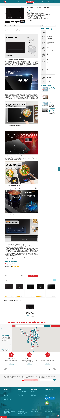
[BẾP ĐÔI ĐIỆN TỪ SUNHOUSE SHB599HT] (30, 307)
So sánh (30, 20)
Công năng (15, 25)
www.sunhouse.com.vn (48, 411)
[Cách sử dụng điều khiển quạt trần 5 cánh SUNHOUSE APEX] (44, 110)
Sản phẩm (13, 1)
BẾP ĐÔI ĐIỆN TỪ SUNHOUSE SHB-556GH (9, 292)
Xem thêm (11, 363)
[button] (6, 13)
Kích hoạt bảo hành (40, 20)
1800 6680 (24, 413)
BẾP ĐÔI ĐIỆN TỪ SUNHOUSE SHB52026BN (39, 293)
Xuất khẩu (17, 1)
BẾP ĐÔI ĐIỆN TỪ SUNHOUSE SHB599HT (30, 313)
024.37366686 (24, 412)
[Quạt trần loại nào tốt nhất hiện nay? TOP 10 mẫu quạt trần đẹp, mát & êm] (44, 96)
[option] (15, 13)
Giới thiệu (9, 1)
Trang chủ (5, 2)
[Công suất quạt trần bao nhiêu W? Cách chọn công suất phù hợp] (44, 89)
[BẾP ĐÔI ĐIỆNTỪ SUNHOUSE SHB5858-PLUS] (30, 286)
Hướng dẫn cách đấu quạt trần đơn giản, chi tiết (52, 103)
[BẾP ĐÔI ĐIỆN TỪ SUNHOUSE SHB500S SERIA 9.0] (51, 286)
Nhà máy (42, 1)
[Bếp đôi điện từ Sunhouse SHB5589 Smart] (20, 286)
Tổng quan (6, 25)
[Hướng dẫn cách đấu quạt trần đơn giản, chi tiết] (44, 104)
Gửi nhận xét (33, 275)
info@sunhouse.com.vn (34, 411)
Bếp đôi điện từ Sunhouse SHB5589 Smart (19, 292)
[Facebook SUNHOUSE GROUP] (47, 417)
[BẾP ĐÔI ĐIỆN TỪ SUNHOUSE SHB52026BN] (40, 286)
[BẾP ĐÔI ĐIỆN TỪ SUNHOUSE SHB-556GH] (9, 286)
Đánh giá (20, 25)
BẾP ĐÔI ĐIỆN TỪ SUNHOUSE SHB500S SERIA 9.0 (50, 293)
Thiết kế (11, 25)
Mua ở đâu (34, 20)
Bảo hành (21, 1)
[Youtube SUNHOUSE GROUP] (59, 170)
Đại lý (46, 1)
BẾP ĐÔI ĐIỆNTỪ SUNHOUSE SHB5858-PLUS (29, 293)
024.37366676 (20, 412)
